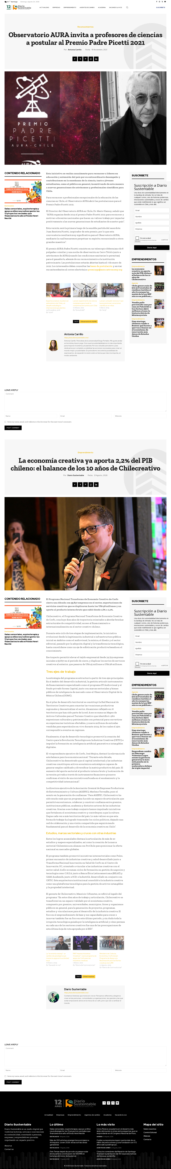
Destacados (9, 206)
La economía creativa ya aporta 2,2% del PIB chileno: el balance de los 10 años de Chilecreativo (142, 274)
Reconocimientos (85, 27)
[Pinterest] (85, 59)
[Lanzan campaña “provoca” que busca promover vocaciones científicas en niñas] (112, 290)
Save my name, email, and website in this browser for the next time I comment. (39, 422)
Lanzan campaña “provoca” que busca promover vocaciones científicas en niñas (111, 303)
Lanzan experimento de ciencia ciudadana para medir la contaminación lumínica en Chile (85, 303)
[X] (162, 1)
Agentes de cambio (104, 1148)
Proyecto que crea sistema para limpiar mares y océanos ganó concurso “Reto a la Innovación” (43, 377)
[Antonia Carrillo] (55, 345)
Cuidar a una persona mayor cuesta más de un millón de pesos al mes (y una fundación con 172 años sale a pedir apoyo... (117, 1142)
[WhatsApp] (91, 59)
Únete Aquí (151, 247)
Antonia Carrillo (75, 50)
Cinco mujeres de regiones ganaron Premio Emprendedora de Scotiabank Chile (127, 377)
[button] (127, 7)
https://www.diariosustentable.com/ (76, 338)
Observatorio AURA (89, 322)
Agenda (135, 283)
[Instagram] (159, 1)
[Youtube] (165, 1)
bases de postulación (101, 266)
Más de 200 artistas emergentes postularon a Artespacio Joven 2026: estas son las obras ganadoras (69, 1142)
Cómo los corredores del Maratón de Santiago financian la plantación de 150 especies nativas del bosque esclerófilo (116, 1153)
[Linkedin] (96, 59)
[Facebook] (156, 1)
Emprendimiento (138, 266)
